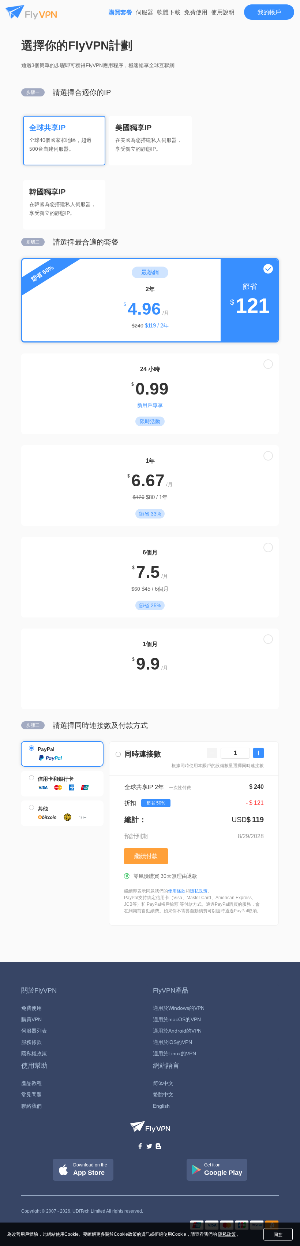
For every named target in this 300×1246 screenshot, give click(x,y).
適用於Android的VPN (177, 1031)
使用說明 (223, 12)
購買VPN (31, 1019)
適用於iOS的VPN (172, 1042)
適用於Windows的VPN (179, 1008)
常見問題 (31, 1094)
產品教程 (31, 1083)
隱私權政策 (34, 1053)
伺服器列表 (34, 1031)
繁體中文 (163, 1094)
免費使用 (195, 12)
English (161, 1106)
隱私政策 (198, 891)
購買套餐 (120, 12)
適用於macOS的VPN (177, 1019)
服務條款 (31, 1042)
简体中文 (163, 1083)
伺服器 (144, 12)
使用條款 (176, 891)
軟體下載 (168, 12)
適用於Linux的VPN (174, 1053)
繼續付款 (146, 856)
